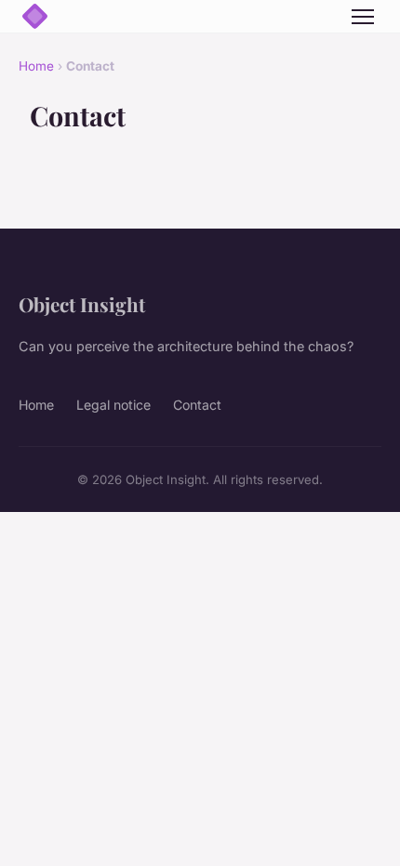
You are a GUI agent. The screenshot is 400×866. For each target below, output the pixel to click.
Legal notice (113, 405)
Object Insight (82, 304)
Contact (197, 405)
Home (36, 66)
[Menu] (362, 17)
